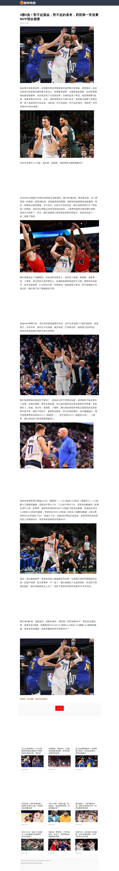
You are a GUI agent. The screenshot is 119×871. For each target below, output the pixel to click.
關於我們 (23, 863)
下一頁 (59, 708)
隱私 (37, 863)
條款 (34, 863)
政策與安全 (29, 863)
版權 (40, 863)
